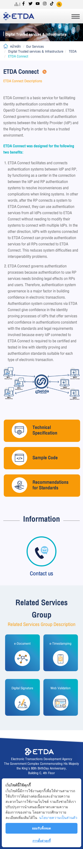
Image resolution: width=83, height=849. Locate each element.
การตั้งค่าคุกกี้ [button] (42, 841)
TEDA (73, 51)
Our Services (35, 46)
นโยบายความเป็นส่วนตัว (58, 817)
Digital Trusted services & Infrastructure (35, 51)
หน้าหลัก (15, 46)
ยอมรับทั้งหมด (41, 828)
